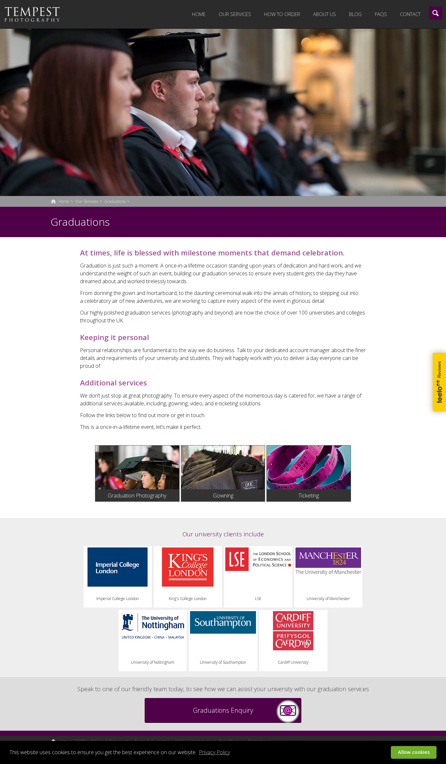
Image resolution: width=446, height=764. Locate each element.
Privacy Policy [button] (214, 752)
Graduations (115, 201)
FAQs (381, 14)
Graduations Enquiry (223, 710)
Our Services (235, 14)
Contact (410, 14)
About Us (324, 14)
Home (199, 14)
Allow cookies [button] (414, 752)
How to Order (282, 14)
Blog (355, 14)
